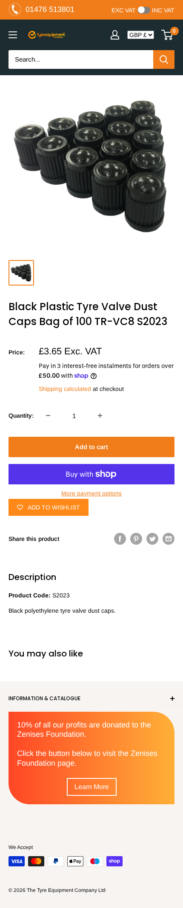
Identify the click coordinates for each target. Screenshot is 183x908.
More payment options (91, 493)
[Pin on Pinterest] (136, 539)
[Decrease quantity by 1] (48, 415)
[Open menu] (13, 34)
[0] (167, 35)
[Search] (163, 59)
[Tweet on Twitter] (152, 539)
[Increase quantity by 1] (100, 415)
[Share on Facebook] (120, 539)
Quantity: (21, 415)
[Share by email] (168, 539)
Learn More (91, 786)
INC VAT (163, 10)
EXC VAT (124, 10)
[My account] (115, 35)
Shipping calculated (65, 388)
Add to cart (91, 446)
